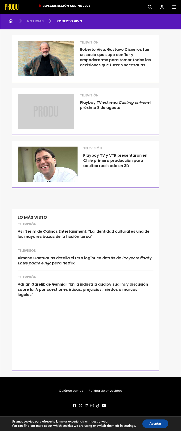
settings (129, 426)
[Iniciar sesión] (160, 7)
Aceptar (155, 423)
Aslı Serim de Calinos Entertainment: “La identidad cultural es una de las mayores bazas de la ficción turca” (83, 234)
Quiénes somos (71, 390)
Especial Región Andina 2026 (66, 6)
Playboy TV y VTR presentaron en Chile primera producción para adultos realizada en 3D (115, 160)
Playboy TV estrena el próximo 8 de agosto (115, 105)
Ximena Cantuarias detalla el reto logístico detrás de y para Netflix (85, 260)
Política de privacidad (105, 390)
